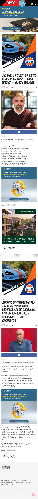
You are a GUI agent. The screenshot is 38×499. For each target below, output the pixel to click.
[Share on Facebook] (19, 132)
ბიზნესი (24, 480)
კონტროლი (19, 482)
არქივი (12, 484)
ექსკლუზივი (15, 480)
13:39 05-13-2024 (23, 87)
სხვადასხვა (4, 484)
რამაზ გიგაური (11, 205)
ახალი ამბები (10, 71)
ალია (12, 87)
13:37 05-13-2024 (23, 325)
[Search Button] (36, 4)
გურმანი (28, 482)
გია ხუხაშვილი (11, 450)
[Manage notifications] (33, 494)
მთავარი (3, 71)
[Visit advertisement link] (19, 52)
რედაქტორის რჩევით (7, 482)
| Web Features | (12, 488)
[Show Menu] (32, 4)
